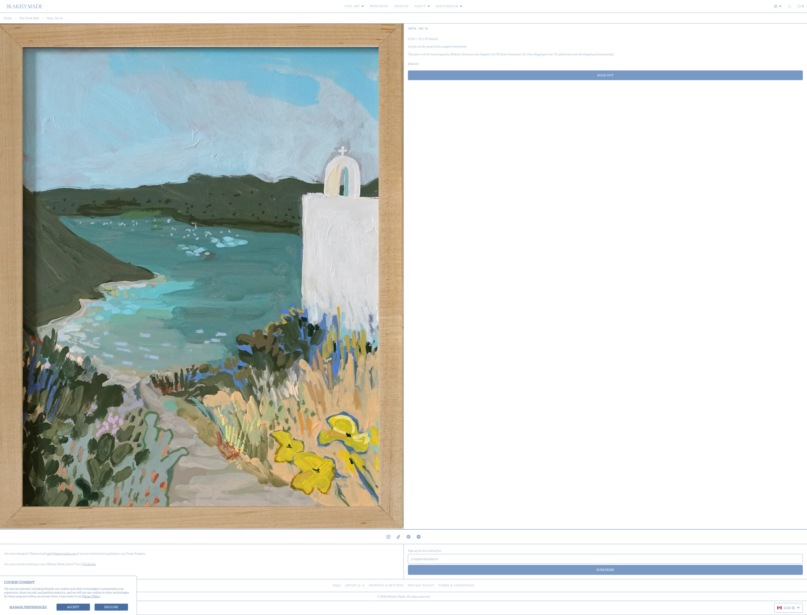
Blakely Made (396, 596)
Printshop (379, 6)
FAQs (337, 585)
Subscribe (605, 569)
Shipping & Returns (386, 585)
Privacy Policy (91, 596)
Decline (111, 607)
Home (8, 18)
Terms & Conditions (457, 585)
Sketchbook (447, 6)
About (420, 6)
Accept (73, 607)
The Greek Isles (29, 18)
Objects (401, 6)
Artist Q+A (355, 585)
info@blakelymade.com (61, 553)
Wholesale (89, 564)
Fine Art (352, 6)
